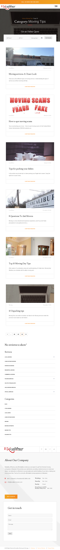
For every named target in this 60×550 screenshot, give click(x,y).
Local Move (8, 412)
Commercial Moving (10, 374)
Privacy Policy (51, 548)
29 (18, 334)
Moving (6, 421)
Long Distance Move (10, 417)
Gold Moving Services (10, 387)
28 (14, 334)
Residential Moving (9, 370)
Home (23, 18)
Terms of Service (41, 548)
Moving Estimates (9, 425)
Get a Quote (11, 496)
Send (10, 533)
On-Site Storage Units (10, 383)
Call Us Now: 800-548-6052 (30, 2)
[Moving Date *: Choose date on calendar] (42, 38)
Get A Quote (48, 37)
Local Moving (8, 357)
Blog (6, 404)
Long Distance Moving (10, 361)
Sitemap (33, 548)
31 (26, 334)
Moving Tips (29, 18)
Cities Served (8, 408)
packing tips (8, 434)
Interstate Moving (9, 365)
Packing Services (9, 378)
